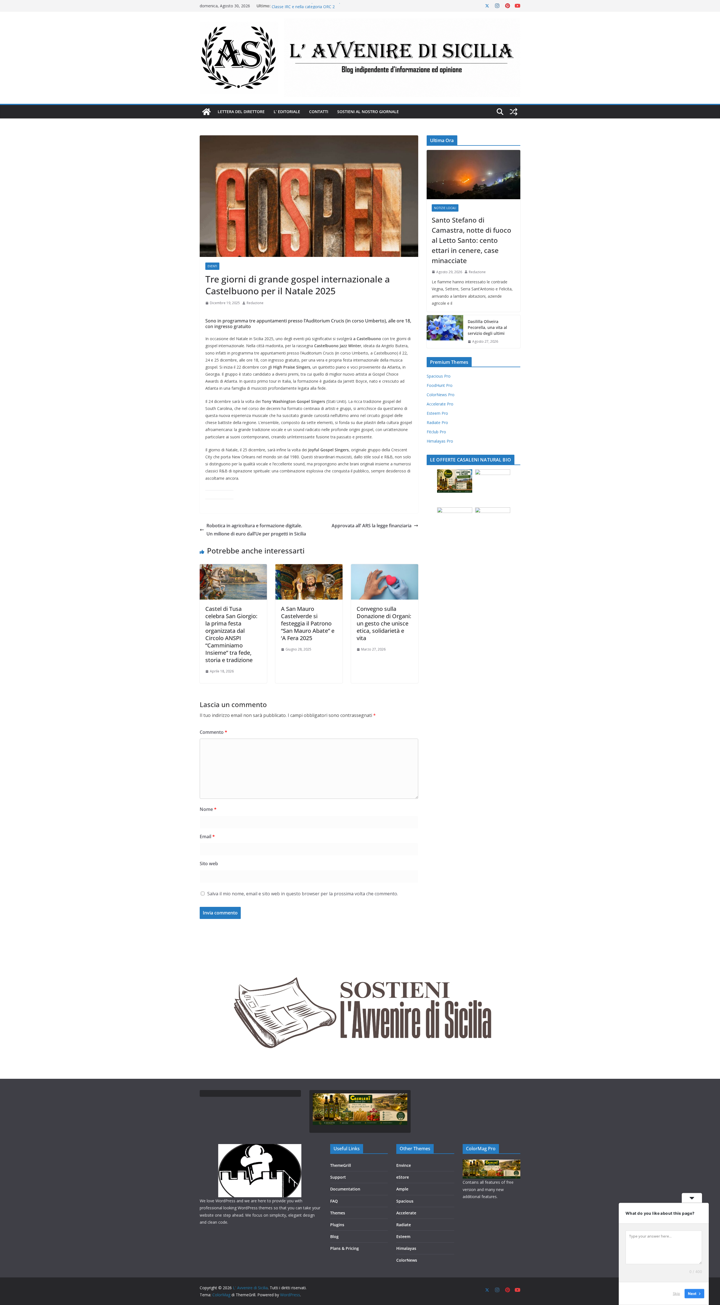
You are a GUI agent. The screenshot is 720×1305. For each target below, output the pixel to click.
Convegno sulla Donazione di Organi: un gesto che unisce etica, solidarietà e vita (384, 623)
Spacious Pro (439, 376)
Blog (334, 1236)
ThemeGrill (340, 1165)
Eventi (212, 266)
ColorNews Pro (440, 394)
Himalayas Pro (440, 441)
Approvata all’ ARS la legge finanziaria (371, 526)
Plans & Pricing (344, 1248)
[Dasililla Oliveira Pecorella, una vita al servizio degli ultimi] (445, 331)
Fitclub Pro (436, 431)
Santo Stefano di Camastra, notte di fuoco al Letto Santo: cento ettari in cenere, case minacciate (471, 240)
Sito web (209, 863)
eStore (402, 1177)
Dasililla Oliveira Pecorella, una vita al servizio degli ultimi (487, 327)
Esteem (403, 1236)
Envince (403, 1165)
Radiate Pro (437, 422)
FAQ (334, 1201)
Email (207, 836)
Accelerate (406, 1213)
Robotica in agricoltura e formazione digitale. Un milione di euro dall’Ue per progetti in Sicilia (256, 530)
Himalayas (406, 1248)
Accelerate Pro (440, 404)
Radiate (403, 1224)
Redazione (255, 303)
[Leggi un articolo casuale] (513, 111)
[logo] (260, 1147)
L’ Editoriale (287, 111)
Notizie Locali (445, 208)
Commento (213, 732)
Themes (337, 1213)
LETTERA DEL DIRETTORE (241, 111)
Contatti (318, 111)
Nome (208, 809)
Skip (676, 1293)
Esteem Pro (437, 413)
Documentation (345, 1189)
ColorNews (406, 1260)
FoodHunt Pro (440, 385)
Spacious (404, 1201)
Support (338, 1177)
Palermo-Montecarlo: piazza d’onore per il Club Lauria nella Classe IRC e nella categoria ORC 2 (325, 8)
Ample (402, 1189)
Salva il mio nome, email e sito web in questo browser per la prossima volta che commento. (302, 894)
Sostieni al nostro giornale (368, 111)
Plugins (337, 1224)
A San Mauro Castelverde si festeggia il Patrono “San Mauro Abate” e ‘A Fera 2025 (307, 623)
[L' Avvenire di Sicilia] (206, 111)
